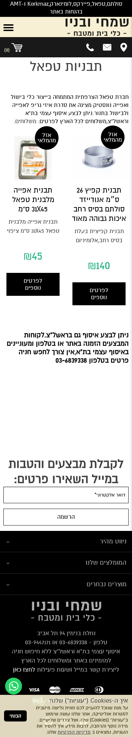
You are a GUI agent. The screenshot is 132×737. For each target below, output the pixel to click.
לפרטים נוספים (99, 294)
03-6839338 (73, 642)
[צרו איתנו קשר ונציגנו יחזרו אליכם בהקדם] (107, 47)
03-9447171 (37, 642)
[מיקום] (123, 47)
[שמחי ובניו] (77, 27)
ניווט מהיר (113, 541)
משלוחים (25, 121)
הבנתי (15, 716)
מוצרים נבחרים (107, 584)
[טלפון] (90, 47)
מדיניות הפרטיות (74, 732)
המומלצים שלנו (106, 562)
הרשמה (66, 516)
